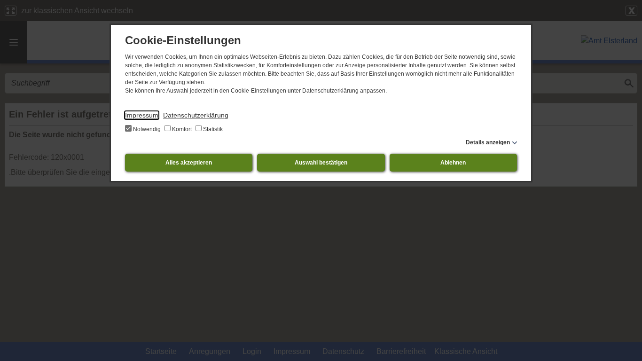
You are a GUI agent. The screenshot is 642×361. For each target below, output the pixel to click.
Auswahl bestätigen (321, 162)
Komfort (182, 129)
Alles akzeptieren (188, 162)
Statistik (212, 129)
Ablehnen (453, 162)
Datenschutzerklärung (195, 115)
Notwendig (147, 129)
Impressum (141, 115)
